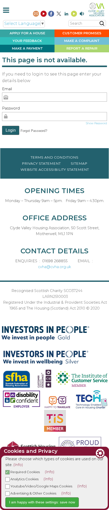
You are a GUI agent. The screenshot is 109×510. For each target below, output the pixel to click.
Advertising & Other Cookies (33, 493)
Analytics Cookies (24, 479)
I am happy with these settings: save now (42, 502)
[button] (10, 130)
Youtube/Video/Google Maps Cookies (41, 486)
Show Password (96, 123)
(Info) (18, 464)
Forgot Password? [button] (34, 131)
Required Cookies (25, 472)
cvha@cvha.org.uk (54, 267)
